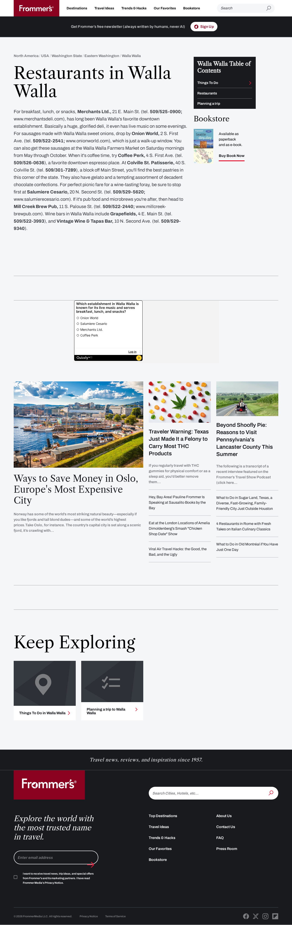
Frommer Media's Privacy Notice (43, 882)
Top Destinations (163, 816)
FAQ (220, 838)
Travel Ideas (104, 8)
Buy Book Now (232, 156)
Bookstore (191, 8)
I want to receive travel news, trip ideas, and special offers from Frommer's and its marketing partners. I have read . (58, 878)
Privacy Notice (89, 916)
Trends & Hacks (133, 8)
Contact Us (225, 827)
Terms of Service (115, 916)
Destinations (77, 8)
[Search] (271, 793)
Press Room (226, 849)
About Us (224, 816)
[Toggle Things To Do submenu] (250, 83)
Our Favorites (165, 8)
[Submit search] (270, 8)
